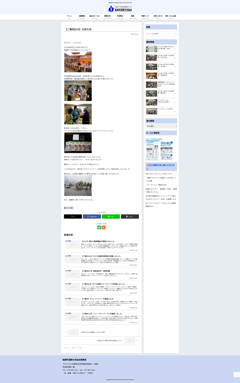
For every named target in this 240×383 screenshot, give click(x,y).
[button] (130, 216)
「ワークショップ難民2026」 (157, 185)
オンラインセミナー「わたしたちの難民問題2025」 (161, 204)
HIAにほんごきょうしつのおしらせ (159, 173)
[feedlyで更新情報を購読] (99, 227)
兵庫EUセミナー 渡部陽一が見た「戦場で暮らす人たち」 (161, 190)
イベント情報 (69, 208)
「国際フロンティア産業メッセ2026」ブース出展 (161, 179)
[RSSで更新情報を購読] (103, 227)
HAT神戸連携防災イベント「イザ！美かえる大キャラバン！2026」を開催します (161, 197)
